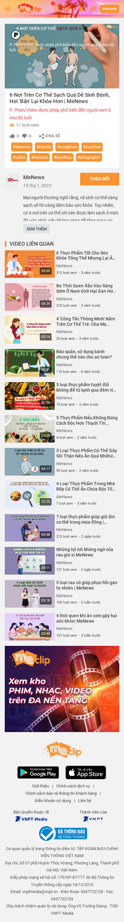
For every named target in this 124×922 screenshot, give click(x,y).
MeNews (34, 177)
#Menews (22, 146)
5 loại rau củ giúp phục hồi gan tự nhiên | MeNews (86, 585)
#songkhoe (67, 146)
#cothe (19, 157)
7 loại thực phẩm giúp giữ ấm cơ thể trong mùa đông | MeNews (85, 519)
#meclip (44, 146)
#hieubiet (39, 157)
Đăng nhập (109, 9)
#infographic (89, 157)
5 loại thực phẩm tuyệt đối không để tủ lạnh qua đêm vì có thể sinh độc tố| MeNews (84, 387)
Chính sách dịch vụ (73, 786)
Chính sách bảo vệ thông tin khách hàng (61, 793)
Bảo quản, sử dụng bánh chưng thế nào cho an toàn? (84, 354)
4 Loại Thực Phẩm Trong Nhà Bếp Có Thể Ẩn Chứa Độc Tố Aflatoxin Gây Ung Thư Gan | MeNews (85, 486)
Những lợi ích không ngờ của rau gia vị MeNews (84, 552)
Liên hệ (84, 800)
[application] (62, 56)
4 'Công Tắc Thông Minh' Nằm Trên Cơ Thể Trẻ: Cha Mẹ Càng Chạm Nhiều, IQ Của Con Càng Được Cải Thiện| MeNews (86, 321)
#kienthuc (63, 157)
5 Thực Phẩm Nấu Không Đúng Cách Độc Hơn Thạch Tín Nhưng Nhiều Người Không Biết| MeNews (87, 420)
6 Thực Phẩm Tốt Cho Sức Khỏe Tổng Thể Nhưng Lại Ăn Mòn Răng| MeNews (85, 255)
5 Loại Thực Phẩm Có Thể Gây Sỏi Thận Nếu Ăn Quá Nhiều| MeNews (86, 453)
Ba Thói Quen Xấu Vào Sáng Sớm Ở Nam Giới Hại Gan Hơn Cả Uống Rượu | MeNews (85, 288)
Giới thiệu (40, 786)
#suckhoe (92, 146)
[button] (68, 9)
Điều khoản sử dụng (53, 800)
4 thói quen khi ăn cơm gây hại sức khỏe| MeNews (86, 618)
